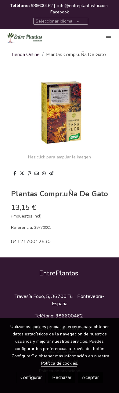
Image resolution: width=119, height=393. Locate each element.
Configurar (31, 377)
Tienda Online (25, 54)
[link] (24, 37)
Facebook (59, 12)
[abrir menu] (108, 37)
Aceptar (90, 377)
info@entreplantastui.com (82, 6)
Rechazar (61, 377)
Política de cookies (59, 363)
